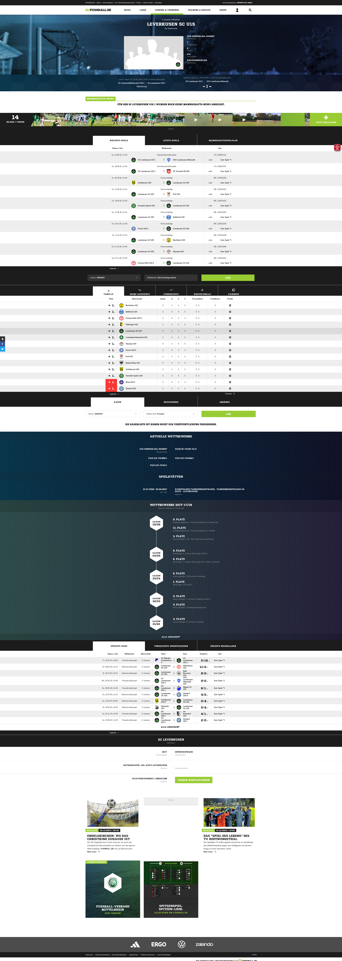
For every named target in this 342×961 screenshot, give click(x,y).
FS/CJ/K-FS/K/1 (158, 465)
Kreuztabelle (202, 294)
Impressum (89, 955)
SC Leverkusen (171, 739)
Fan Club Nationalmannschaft (124, 2)
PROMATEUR (90, 2)
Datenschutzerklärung (102, 955)
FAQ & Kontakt (148, 2)
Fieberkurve (171, 294)
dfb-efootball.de (108, 2)
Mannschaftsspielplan (223, 140)
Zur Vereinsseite (171, 28)
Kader (117, 402)
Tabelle (108, 294)
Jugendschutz (133, 955)
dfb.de (99, 2)
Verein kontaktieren (194, 780)
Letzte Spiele (171, 140)
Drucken (228, 394)
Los (228, 278)
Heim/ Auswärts (140, 294)
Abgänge (224, 402)
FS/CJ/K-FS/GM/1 (184, 458)
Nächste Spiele (119, 140)
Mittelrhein (176, 20)
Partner (138, 2)
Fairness (233, 294)
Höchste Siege (119, 646)
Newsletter (158, 2)
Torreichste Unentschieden (171, 646)
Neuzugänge (171, 402)
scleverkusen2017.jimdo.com (149, 778)
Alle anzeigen (170, 637)
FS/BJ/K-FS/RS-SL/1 (186, 449)
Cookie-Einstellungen (164, 955)
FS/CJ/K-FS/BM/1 (157, 458)
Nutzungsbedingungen (119, 955)
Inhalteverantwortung (147, 955)
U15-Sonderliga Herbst (201, 36)
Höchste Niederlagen (223, 646)
